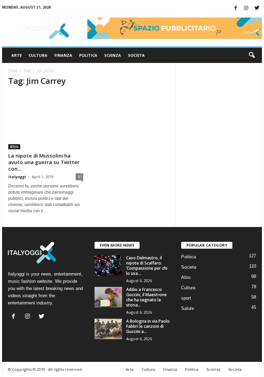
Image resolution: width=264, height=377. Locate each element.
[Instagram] (246, 8)
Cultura (38, 55)
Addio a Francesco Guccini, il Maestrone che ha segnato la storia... (146, 297)
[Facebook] (235, 8)
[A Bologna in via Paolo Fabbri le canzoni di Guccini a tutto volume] (108, 329)
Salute (187, 308)
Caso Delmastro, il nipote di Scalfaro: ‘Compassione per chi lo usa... (146, 265)
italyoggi (17, 176)
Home (13, 70)
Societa (136, 55)
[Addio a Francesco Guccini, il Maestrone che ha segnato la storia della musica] (108, 297)
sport (186, 298)
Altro (14, 146)
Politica (88, 55)
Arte (16, 55)
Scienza (112, 55)
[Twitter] (257, 8)
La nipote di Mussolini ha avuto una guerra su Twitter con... (43, 162)
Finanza (63, 55)
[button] (251, 55)
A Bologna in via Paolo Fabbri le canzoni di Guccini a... (148, 326)
